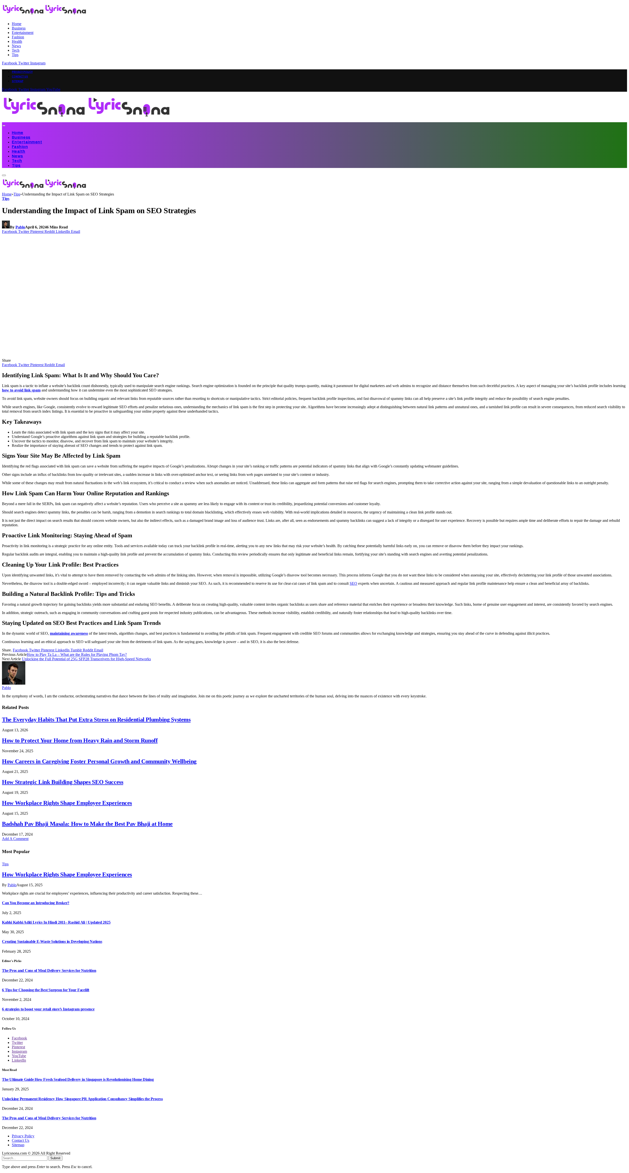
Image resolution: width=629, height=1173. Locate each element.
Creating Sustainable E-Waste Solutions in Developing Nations (52, 941)
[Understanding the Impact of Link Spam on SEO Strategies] (96, 356)
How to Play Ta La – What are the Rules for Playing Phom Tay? (77, 654)
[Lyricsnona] (87, 120)
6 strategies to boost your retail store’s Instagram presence (48, 1009)
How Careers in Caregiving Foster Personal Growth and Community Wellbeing (99, 761)
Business (19, 28)
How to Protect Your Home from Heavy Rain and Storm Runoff (79, 740)
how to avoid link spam (21, 390)
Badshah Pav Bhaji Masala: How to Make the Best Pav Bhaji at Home (87, 824)
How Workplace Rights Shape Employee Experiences (67, 803)
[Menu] (3, 125)
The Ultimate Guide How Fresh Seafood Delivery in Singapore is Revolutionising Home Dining (78, 1079)
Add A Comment (15, 839)
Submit (55, 1158)
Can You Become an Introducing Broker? (35, 903)
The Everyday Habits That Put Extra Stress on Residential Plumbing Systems (96, 719)
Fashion (18, 37)
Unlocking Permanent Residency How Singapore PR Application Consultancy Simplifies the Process (82, 1099)
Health (17, 41)
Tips (15, 55)
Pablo (20, 227)
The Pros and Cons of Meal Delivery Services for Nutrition (49, 970)
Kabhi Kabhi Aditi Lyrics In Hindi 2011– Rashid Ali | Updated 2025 (56, 922)
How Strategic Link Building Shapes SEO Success (62, 782)
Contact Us (20, 76)
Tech (15, 50)
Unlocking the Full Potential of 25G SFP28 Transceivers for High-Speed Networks (86, 659)
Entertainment (22, 32)
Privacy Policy (22, 71)
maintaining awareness (69, 633)
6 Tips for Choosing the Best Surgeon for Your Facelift (45, 990)
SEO (353, 583)
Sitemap (17, 81)
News (16, 46)
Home (16, 24)
